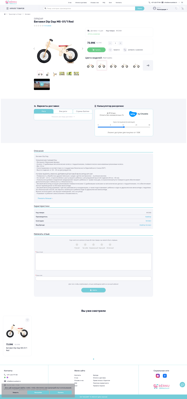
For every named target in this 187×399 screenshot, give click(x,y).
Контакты (119, 2)
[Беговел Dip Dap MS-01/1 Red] (42, 84)
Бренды (95, 375)
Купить (98, 50)
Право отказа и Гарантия (101, 380)
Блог (110, 2)
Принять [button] (61, 392)
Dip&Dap (38, 18)
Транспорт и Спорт (15, 14)
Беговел (27, 14)
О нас (69, 2)
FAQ (104, 2)
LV (179, 2)
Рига (44, 111)
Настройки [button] (38, 392)
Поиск (140, 8)
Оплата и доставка (81, 2)
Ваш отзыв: (39, 252)
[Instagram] (158, 376)
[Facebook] (165, 376)
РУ (182, 2)
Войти (159, 7)
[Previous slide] (34, 48)
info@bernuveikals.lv (170, 2)
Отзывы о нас (95, 2)
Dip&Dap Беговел (145, 225)
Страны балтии (82, 111)
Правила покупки (99, 386)
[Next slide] (82, 48)
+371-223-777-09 (156, 2)
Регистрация (161, 9)
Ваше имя (39, 275)
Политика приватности (101, 383)
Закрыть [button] (16, 392)
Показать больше (45, 198)
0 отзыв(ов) (47, 26)
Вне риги (63, 111)
